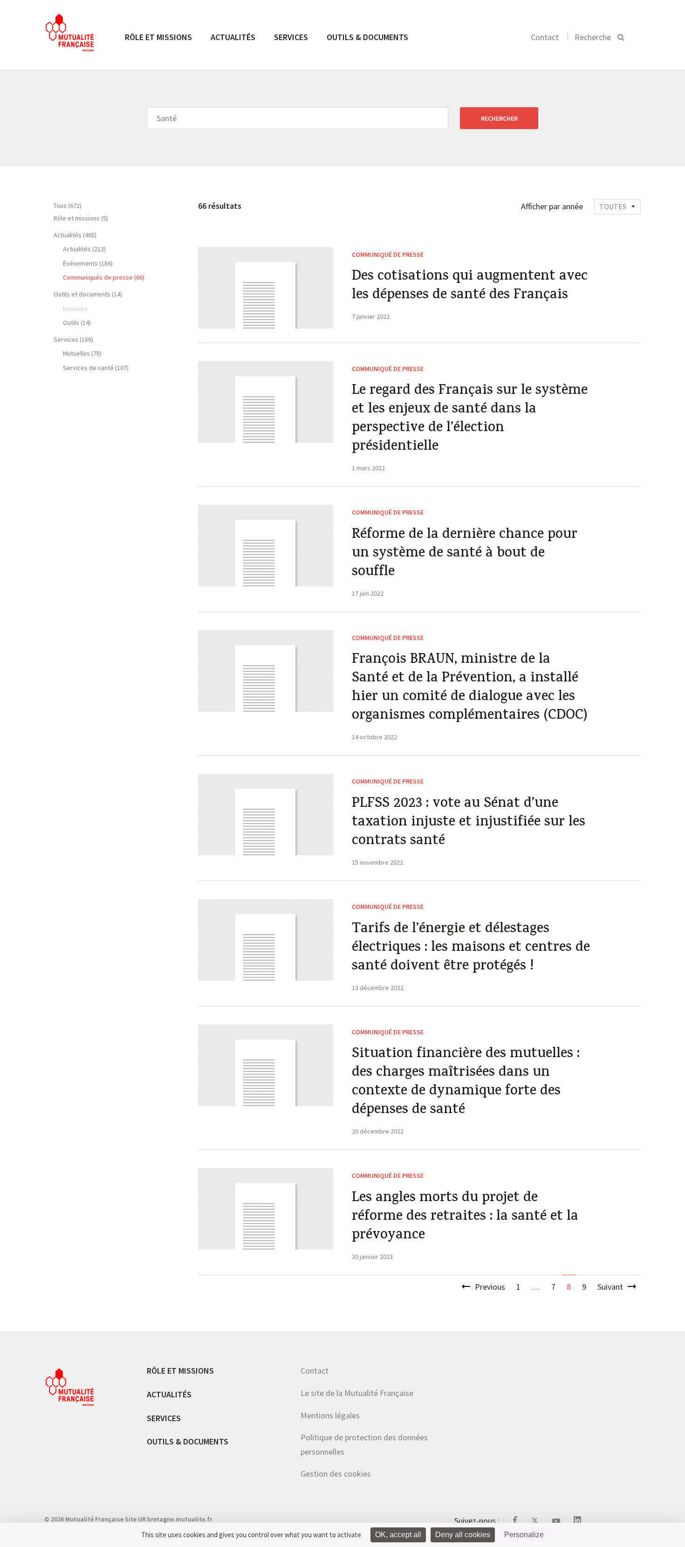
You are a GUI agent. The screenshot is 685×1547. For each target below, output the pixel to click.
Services (291, 37)
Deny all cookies (462, 1535)
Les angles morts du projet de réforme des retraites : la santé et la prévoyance (465, 1217)
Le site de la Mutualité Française (357, 1393)
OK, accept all (398, 1535)
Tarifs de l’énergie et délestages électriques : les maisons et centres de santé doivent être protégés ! (471, 948)
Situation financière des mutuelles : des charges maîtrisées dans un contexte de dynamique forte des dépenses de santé (466, 1082)
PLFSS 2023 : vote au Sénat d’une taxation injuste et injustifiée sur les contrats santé (468, 823)
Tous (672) (68, 205)
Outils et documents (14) (88, 294)
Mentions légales (330, 1415)
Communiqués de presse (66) (103, 277)
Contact (545, 37)
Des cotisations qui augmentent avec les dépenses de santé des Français (470, 286)
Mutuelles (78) (82, 353)
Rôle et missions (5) (81, 218)
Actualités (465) (75, 235)
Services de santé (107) (96, 368)
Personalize (524, 1535)
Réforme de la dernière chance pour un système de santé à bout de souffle (464, 554)
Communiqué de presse (388, 254)
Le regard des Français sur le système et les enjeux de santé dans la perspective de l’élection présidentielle (470, 419)
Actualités (233, 37)
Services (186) (73, 339)
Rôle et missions (158, 37)
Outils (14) (77, 322)
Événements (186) (88, 263)
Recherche (593, 37)
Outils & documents (367, 37)
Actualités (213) (84, 249)
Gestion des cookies (336, 1473)
